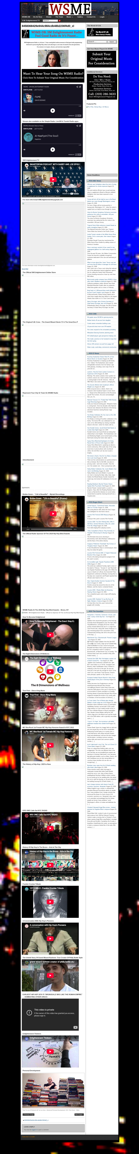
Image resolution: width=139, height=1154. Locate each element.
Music (69, 17)
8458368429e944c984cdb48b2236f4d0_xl (48, 25)
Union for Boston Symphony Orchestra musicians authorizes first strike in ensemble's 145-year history (102, 214)
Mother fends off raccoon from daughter (99, 320)
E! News (96, 353)
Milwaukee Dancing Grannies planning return (100, 332)
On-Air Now (37, 17)
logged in (34, 1129)
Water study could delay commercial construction (101, 347)
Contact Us (91, 17)
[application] (53, 513)
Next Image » (79, 1114)
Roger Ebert (97, 502)
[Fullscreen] (82, 529)
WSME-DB (26, 17)
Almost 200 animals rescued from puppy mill (100, 344)
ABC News (97, 181)
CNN (94, 314)
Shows (48, 17)
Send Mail (25, 269)
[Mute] (79, 529)
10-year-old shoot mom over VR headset (99, 326)
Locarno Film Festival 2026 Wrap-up (98, 514)
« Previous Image (28, 1114)
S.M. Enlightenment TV (31, 20)
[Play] (24, 529)
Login (102, 17)
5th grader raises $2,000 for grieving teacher (100, 317)
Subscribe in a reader (28, 1137)
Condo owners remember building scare (99, 323)
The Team (59, 17)
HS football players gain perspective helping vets (101, 336)
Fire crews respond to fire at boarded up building (101, 329)
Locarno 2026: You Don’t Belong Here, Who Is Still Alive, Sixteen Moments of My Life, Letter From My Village (100, 523)
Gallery (80, 17)
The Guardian (98, 611)
